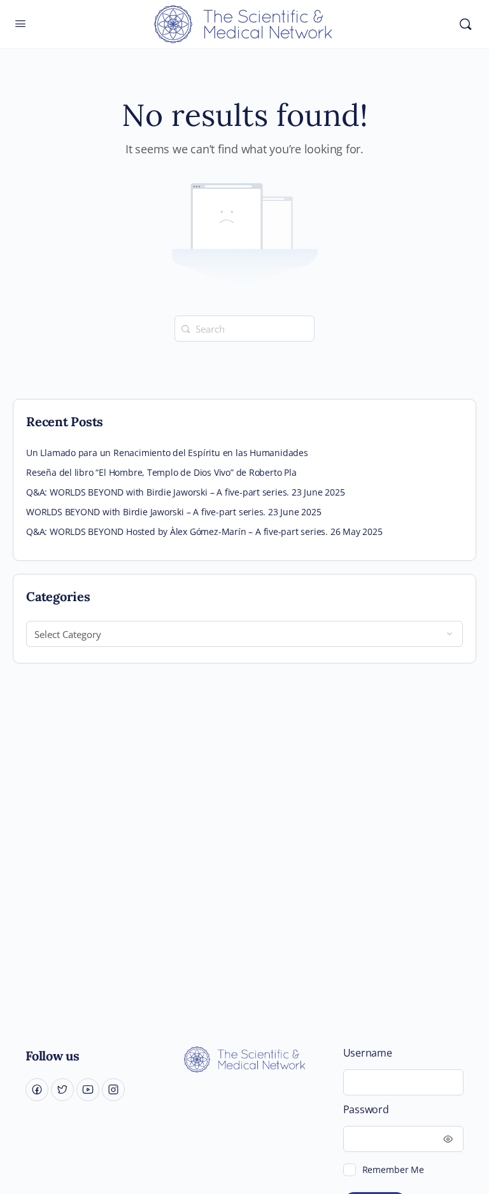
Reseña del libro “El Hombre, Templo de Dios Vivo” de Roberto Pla (161, 472)
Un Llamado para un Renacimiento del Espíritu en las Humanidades (167, 453)
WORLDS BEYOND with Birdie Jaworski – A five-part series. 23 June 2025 (174, 512)
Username (367, 1053)
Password (366, 1109)
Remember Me (393, 1169)
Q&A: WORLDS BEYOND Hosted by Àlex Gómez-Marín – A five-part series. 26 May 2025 (204, 531)
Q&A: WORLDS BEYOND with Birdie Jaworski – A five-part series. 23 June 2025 (185, 492)
